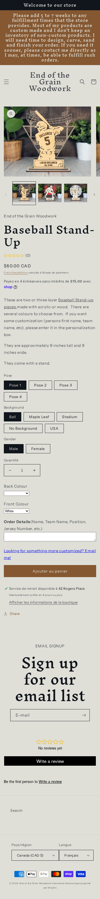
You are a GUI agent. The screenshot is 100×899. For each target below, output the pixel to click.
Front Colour (16, 503)
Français (71, 855)
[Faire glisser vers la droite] (94, 194)
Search (16, 810)
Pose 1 (15, 385)
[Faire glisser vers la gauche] (5, 194)
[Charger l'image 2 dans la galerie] (49, 193)
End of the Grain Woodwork (35, 883)
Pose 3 (65, 385)
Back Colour (15, 486)
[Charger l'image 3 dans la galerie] (75, 193)
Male (13, 448)
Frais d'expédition (16, 272)
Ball (12, 417)
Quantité (11, 460)
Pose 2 (40, 385)
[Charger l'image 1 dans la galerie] (24, 193)
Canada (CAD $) (30, 855)
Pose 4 (15, 396)
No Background (23, 428)
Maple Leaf (39, 417)
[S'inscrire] (83, 715)
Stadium (69, 417)
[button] (6, 81)
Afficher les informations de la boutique (43, 602)
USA (54, 428)
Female (38, 448)
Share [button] (15, 613)
